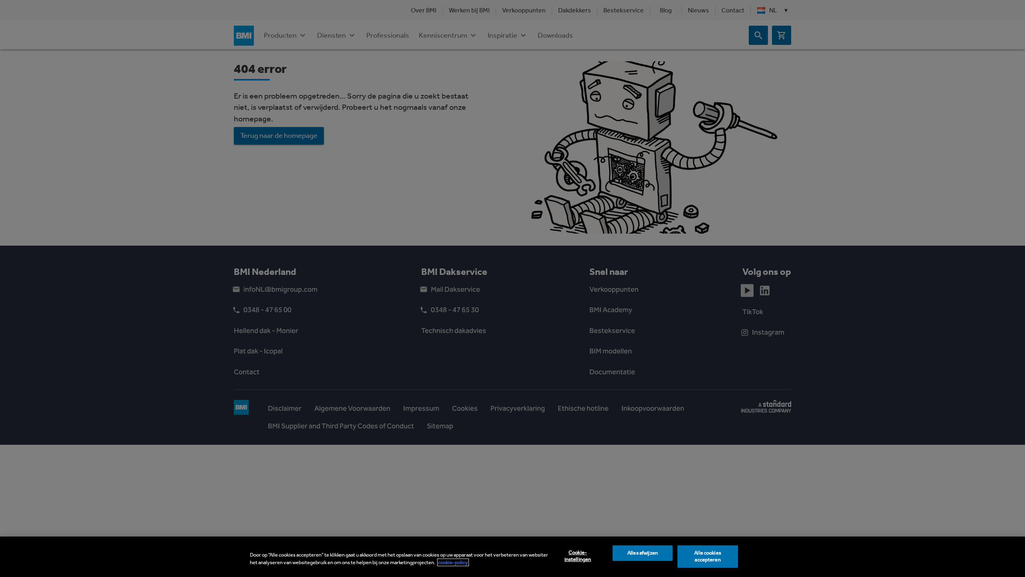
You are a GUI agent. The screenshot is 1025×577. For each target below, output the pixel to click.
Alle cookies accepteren (707, 556)
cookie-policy (453, 562)
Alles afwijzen (642, 553)
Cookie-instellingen (578, 556)
